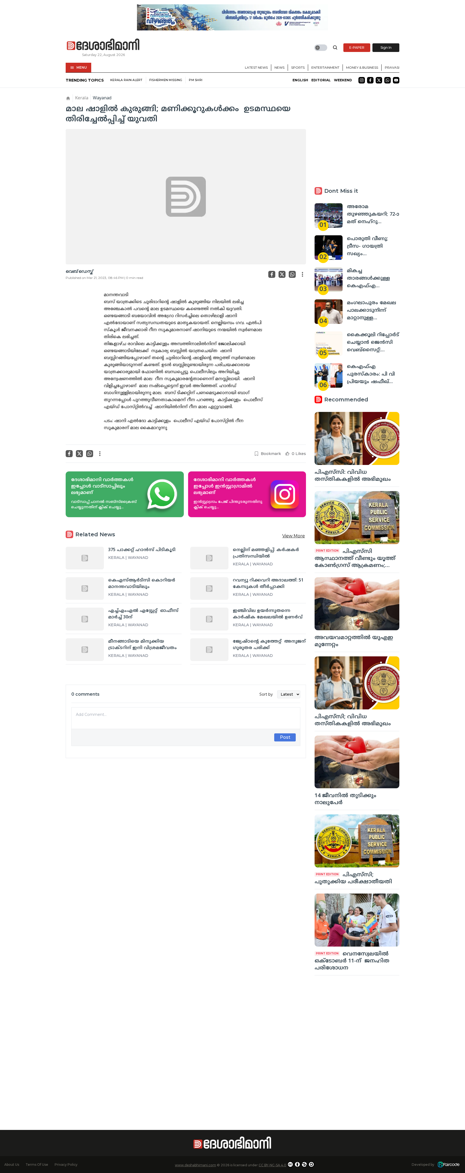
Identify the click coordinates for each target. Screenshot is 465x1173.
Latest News (256, 67)
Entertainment (325, 67)
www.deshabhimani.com (195, 1165)
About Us (11, 1165)
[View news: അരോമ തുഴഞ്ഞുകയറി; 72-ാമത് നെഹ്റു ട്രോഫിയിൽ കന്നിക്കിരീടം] (329, 215)
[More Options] (302, 274)
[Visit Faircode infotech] (448, 1164)
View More (293, 535)
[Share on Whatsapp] (292, 274)
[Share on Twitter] (282, 274)
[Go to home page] (103, 44)
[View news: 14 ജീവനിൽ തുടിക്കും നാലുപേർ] (357, 762)
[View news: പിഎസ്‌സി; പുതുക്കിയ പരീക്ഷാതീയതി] (357, 840)
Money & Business (362, 67)
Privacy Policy (66, 1165)
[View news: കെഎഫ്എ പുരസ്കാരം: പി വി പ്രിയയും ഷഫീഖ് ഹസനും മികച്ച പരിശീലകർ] (329, 375)
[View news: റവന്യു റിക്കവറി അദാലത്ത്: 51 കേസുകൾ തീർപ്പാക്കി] (209, 588)
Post (285, 737)
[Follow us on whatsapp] (387, 80)
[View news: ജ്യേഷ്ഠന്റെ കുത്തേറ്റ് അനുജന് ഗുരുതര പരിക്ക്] (209, 649)
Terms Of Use (37, 1165)
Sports (298, 67)
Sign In (386, 47)
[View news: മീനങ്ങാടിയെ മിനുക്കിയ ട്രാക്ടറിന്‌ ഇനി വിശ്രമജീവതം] (85, 649)
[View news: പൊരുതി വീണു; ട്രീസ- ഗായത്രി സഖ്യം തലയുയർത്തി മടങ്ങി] (329, 247)
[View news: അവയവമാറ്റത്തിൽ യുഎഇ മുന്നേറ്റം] (357, 603)
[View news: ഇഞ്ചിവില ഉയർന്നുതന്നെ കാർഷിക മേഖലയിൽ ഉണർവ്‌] (209, 619)
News (279, 67)
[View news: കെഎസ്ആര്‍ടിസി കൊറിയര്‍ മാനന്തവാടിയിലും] (85, 588)
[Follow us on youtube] (396, 80)
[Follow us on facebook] (370, 80)
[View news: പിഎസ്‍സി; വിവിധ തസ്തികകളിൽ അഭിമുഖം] (357, 682)
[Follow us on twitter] (379, 80)
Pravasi (392, 67)
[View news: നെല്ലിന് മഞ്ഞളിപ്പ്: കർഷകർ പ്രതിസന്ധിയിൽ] (209, 558)
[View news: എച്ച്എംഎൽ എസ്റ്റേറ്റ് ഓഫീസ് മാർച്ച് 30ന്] (85, 619)
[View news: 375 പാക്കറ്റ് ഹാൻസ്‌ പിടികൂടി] (85, 558)
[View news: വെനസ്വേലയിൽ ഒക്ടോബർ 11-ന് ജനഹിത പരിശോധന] (357, 920)
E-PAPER (356, 47)
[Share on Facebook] (271, 274)
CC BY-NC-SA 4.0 (272, 1165)
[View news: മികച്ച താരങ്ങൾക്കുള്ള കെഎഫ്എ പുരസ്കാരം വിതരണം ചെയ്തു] (329, 279)
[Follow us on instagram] (362, 80)
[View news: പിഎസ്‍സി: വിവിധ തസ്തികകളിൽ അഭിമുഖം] (357, 438)
